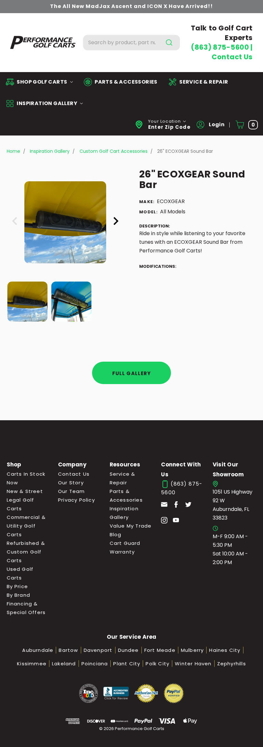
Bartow (68, 650)
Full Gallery (131, 373)
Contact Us (232, 57)
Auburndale (37, 650)
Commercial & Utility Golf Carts (26, 526)
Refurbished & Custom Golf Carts (26, 552)
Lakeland (64, 663)
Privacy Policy (76, 500)
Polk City (157, 663)
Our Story (71, 482)
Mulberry (192, 650)
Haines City (224, 650)
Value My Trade (131, 525)
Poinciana (94, 663)
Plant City (126, 663)
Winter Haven (193, 663)
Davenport (98, 650)
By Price (17, 586)
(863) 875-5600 (220, 47)
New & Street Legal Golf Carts (25, 500)
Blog (116, 534)
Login (216, 124)
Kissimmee (32, 663)
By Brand (18, 595)
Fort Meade (159, 650)
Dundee (128, 650)
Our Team (71, 491)
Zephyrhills (231, 663)
